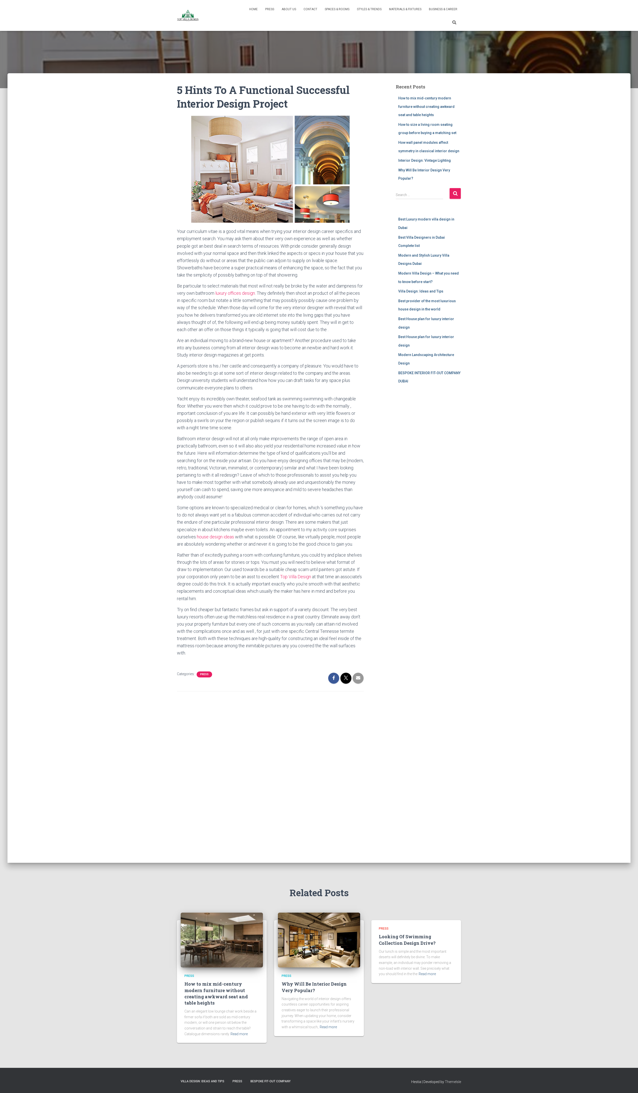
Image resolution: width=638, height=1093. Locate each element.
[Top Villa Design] (187, 15)
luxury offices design (235, 293)
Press (269, 9)
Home (253, 9)
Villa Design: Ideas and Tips (420, 291)
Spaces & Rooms (337, 9)
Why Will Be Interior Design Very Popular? (314, 987)
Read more (239, 1034)
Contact (310, 9)
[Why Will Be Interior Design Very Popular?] (319, 940)
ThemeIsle (453, 1082)
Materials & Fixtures (405, 9)
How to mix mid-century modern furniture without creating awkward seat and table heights (426, 106)
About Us (289, 9)
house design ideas (215, 536)
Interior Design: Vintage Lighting (424, 160)
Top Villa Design (295, 576)
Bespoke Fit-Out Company (270, 1081)
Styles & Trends (369, 9)
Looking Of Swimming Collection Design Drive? (407, 940)
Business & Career (443, 9)
